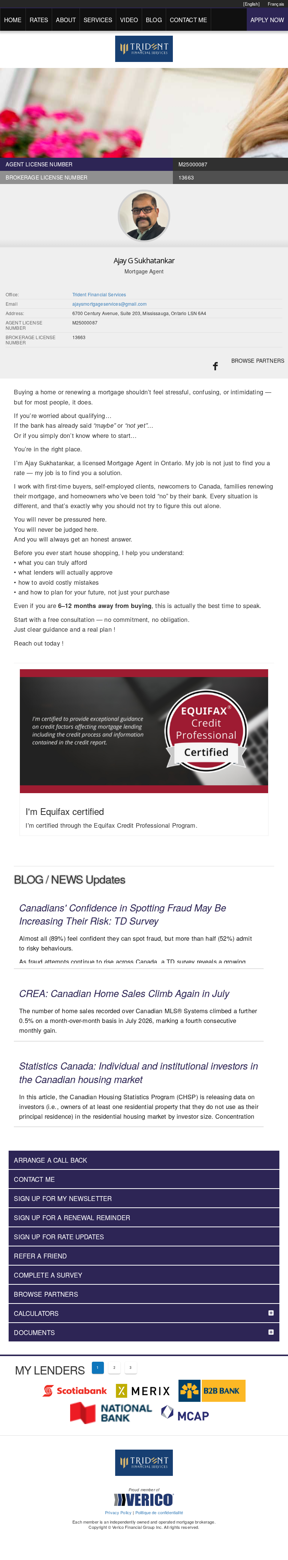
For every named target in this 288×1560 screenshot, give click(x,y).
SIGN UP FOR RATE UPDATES (59, 1236)
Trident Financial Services (99, 294)
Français (276, 4)
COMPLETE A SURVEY (48, 1274)
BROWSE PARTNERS (257, 360)
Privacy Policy (118, 1512)
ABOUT (66, 19)
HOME (13, 19)
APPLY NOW (267, 19)
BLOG (154, 19)
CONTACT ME (188, 19)
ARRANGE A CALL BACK (50, 1160)
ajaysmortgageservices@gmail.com (109, 303)
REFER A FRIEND (40, 1255)
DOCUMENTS (34, 1332)
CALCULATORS (36, 1313)
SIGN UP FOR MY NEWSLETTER (63, 1198)
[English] (251, 4)
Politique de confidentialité (159, 1512)
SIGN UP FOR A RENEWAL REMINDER (72, 1217)
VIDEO (129, 19)
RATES (39, 19)
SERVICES (98, 19)
